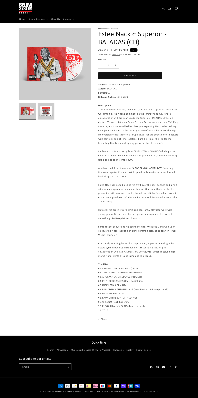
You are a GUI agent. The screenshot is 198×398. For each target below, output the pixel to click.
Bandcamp (118, 350)
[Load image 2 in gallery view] (46, 111)
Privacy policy (88, 391)
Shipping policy (133, 391)
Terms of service (117, 391)
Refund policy (102, 391)
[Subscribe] (68, 366)
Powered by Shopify (73, 391)
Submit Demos (143, 350)
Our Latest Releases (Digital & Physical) (90, 350)
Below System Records (56, 391)
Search (50, 350)
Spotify (130, 350)
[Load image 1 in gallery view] (27, 111)
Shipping (116, 54)
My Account (63, 350)
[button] (38, 19)
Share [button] (104, 319)
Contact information (150, 391)
